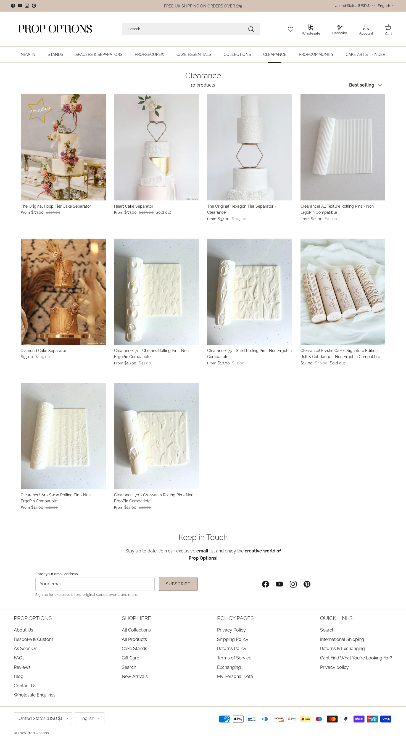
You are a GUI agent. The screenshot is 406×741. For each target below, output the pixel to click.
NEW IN (28, 54)
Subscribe (178, 584)
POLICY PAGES (235, 618)
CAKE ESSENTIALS (193, 54)
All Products (134, 639)
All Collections (136, 630)
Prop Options (38, 733)
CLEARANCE (274, 54)
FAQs (19, 658)
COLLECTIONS (237, 54)
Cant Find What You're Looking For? (356, 658)
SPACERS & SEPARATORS (98, 54)
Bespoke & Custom (33, 639)
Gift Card (130, 658)
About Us (23, 630)
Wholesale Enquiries (35, 695)
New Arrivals (135, 676)
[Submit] (251, 29)
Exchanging (229, 667)
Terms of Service (234, 658)
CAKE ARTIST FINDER (365, 54)
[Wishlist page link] (290, 29)
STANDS (55, 54)
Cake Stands (134, 648)
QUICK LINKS (336, 618)
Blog (18, 676)
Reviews (22, 667)
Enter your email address (56, 574)
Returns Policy (231, 648)
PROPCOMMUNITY (316, 54)
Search (129, 667)
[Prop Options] (55, 29)
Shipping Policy (232, 639)
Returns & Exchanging (342, 648)
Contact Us (25, 685)
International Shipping (342, 639)
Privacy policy (334, 667)
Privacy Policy (231, 630)
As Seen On (25, 648)
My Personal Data (235, 676)
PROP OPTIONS (33, 618)
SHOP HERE (136, 618)
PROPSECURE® (149, 54)
